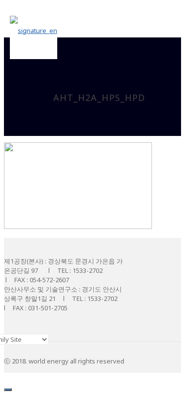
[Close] (8, 389)
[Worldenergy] (33, 29)
